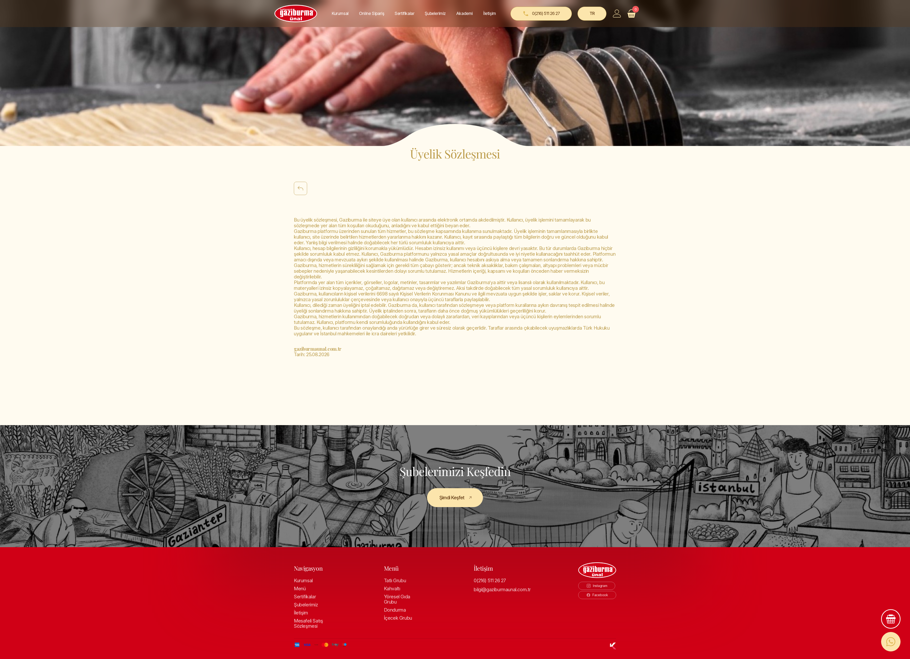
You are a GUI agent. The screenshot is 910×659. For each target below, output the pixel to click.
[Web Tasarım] (613, 646)
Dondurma (395, 610)
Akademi (464, 13)
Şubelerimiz (435, 13)
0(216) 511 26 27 (490, 580)
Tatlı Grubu (395, 580)
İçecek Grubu (398, 618)
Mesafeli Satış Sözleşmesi (308, 623)
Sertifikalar (404, 13)
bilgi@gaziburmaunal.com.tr (499, 589)
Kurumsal (303, 580)
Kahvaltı (392, 588)
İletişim (489, 13)
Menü (300, 588)
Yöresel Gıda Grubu (397, 599)
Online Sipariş (371, 13)
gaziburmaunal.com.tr (317, 349)
